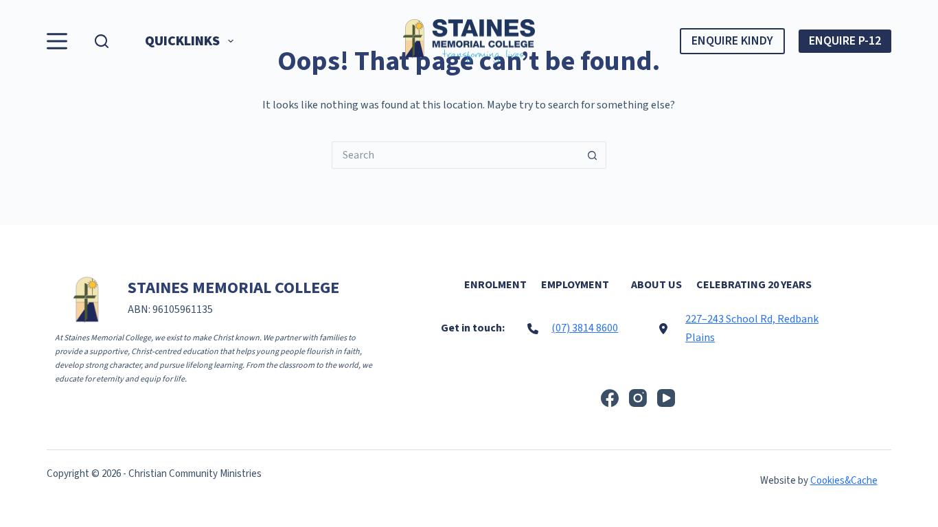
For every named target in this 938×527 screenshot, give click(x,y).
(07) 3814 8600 (584, 328)
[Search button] (592, 155)
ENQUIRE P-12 (845, 40)
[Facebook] (610, 398)
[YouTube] (666, 398)
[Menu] (57, 41)
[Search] (101, 41)
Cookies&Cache (844, 480)
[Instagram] (638, 398)
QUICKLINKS (182, 41)
